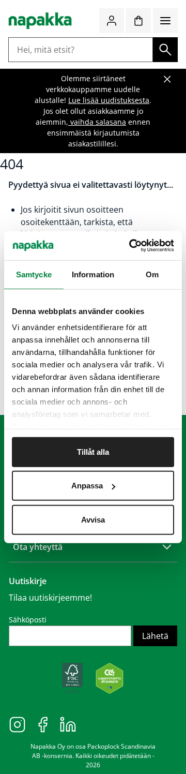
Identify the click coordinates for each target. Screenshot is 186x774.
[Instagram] (17, 724)
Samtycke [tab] (34, 274)
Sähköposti (28, 619)
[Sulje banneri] (167, 79)
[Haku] (165, 49)
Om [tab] (152, 274)
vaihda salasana (97, 122)
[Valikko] (165, 20)
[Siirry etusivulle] (40, 20)
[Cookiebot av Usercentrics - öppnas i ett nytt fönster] (131, 245)
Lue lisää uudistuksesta (108, 100)
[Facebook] (42, 724)
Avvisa (93, 519)
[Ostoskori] (138, 20)
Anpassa (87, 485)
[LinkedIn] (67, 724)
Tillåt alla (93, 451)
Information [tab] (93, 274)
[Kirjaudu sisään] (111, 20)
